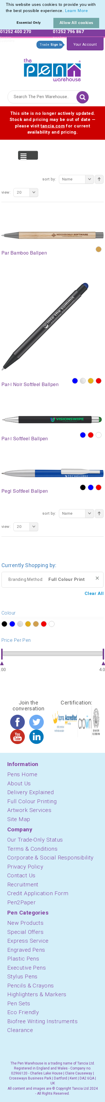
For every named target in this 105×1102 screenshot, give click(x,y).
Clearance (20, 1030)
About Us (19, 783)
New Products (25, 923)
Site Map (18, 819)
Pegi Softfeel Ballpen (24, 490)
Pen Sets (18, 1003)
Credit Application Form (37, 893)
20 (19, 192)
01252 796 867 (68, 31)
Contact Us (21, 875)
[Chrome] (83, 381)
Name (67, 179)
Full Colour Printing (32, 801)
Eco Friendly (23, 1012)
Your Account (85, 44)
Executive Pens (26, 967)
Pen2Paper (21, 902)
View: (5, 192)
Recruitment (22, 884)
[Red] (99, 381)
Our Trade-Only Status (35, 839)
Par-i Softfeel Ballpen (24, 438)
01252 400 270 (15, 31)
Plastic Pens (23, 958)
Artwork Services (29, 810)
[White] (99, 435)
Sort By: (49, 179)
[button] (90, 11)
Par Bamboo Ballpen (24, 252)
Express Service (28, 940)
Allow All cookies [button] (76, 23)
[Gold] (91, 381)
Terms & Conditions (32, 848)
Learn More (76, 10)
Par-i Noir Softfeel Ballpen (30, 384)
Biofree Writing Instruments (42, 1021)
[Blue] (75, 381)
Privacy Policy (25, 866)
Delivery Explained (30, 792)
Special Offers (25, 932)
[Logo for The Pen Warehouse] (52, 68)
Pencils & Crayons (30, 985)
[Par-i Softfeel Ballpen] (52, 419)
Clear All (94, 593)
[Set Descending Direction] (99, 179)
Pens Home (22, 774)
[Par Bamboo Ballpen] (52, 235)
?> (4, 624)
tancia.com (53, 126)
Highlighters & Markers (36, 994)
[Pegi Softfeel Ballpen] (52, 472)
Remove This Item (97, 578)
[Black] (83, 487)
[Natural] (99, 249)
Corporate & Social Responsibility (50, 857)
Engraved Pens (26, 949)
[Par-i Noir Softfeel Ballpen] (45, 326)
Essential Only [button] (29, 22)
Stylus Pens (22, 976)
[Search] (82, 97)
